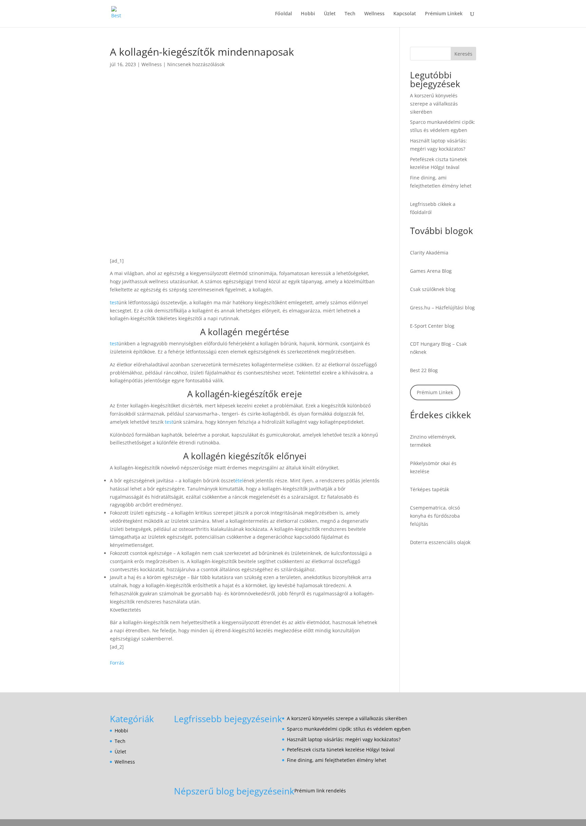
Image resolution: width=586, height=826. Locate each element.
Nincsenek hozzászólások (195, 64)
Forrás (117, 662)
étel (239, 480)
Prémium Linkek (444, 14)
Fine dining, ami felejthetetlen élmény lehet (336, 760)
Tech (350, 14)
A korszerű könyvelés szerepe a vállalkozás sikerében (434, 103)
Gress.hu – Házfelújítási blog (442, 307)
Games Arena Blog (431, 271)
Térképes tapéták (429, 489)
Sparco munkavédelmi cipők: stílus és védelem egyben (349, 729)
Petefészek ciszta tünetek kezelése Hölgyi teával (341, 749)
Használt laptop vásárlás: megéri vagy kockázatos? (344, 739)
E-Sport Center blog (432, 326)
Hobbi (308, 14)
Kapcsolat (404, 14)
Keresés (463, 54)
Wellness (374, 14)
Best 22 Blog (424, 370)
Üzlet (330, 14)
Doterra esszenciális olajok (440, 542)
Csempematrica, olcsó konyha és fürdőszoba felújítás (435, 515)
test (114, 302)
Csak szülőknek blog (432, 289)
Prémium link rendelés (320, 790)
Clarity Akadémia (429, 252)
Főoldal (283, 14)
